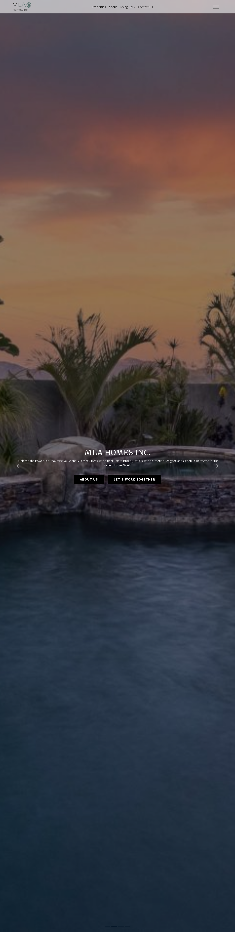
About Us (89, 479)
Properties (99, 7)
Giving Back (127, 7)
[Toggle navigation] (216, 6)
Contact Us (145, 7)
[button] (17, 466)
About (113, 7)
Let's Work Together (134, 479)
